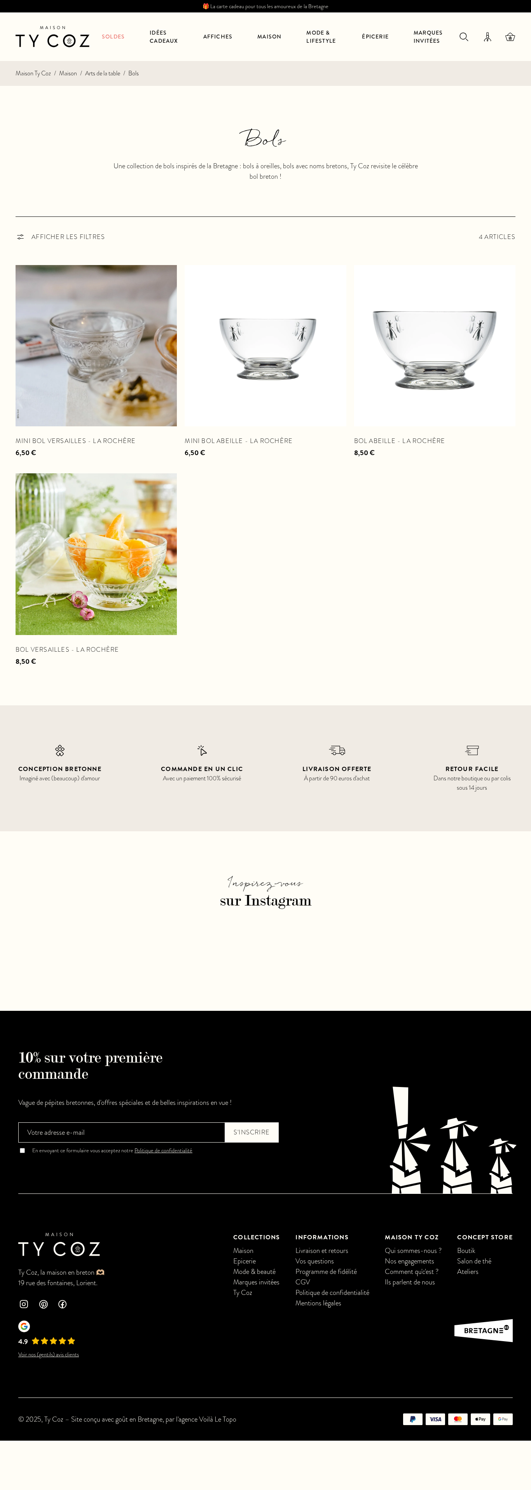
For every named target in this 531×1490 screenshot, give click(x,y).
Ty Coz (242, 1292)
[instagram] (23, 1305)
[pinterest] (43, 1305)
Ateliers (468, 1271)
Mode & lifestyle (321, 37)
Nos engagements (409, 1261)
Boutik (466, 1250)
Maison (269, 36)
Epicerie (244, 1261)
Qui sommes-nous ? (413, 1250)
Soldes (113, 36)
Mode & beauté (254, 1271)
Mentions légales (318, 1303)
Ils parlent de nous (410, 1282)
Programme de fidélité (326, 1271)
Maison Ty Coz (33, 73)
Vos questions (314, 1261)
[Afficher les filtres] (60, 237)
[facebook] (62, 1305)
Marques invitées (428, 37)
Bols (133, 73)
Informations (321, 1237)
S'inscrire (252, 1132)
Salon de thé (474, 1261)
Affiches (218, 36)
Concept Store (485, 1237)
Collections (256, 1237)
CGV (302, 1282)
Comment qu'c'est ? (411, 1271)
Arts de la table (102, 73)
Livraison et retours (321, 1250)
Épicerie (375, 36)
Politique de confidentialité (163, 1150)
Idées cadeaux (164, 37)
